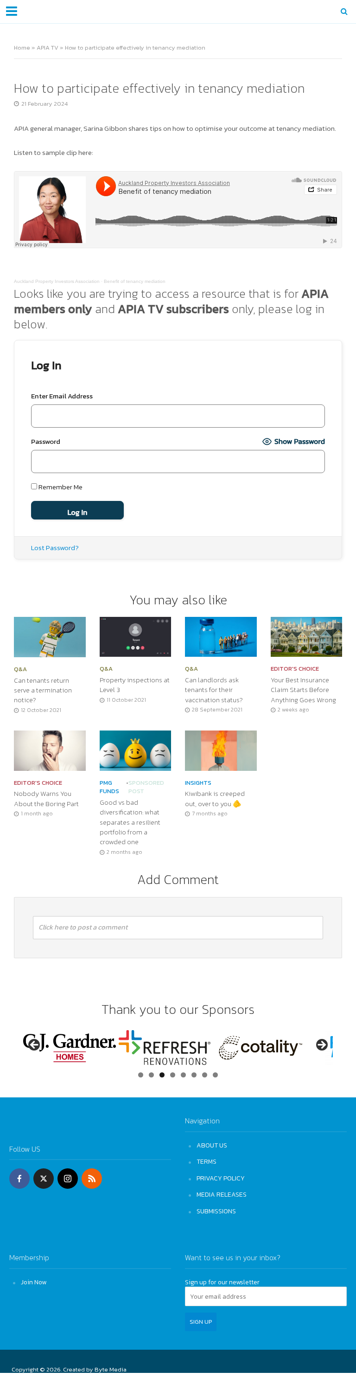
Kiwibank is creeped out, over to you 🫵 (215, 798)
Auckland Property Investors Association (57, 281)
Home (22, 47)
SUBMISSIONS (216, 1211)
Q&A (20, 669)
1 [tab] (140, 1074)
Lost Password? (55, 548)
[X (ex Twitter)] (43, 1178)
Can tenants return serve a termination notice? (43, 690)
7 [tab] (204, 1074)
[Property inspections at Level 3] (136, 635)
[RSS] (92, 1178)
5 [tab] (183, 1074)
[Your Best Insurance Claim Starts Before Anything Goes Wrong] (307, 635)
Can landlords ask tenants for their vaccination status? (214, 690)
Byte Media (111, 1369)
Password (45, 441)
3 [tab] (162, 1074)
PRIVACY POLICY (221, 1178)
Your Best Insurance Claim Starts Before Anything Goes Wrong (303, 690)
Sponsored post (146, 787)
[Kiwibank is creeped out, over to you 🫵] (221, 749)
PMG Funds (109, 787)
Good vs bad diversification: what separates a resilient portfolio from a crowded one (130, 822)
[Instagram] (67, 1178)
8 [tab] (215, 1074)
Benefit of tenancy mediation (134, 281)
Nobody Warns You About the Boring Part (46, 798)
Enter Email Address (62, 396)
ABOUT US (212, 1145)
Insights (198, 783)
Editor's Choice (295, 669)
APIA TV (47, 47)
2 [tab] (151, 1074)
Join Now (33, 1282)
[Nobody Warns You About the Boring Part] (50, 749)
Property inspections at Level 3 (135, 685)
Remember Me (60, 487)
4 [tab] (172, 1074)
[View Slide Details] (69, 1047)
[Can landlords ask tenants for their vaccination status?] (221, 635)
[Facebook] (19, 1178)
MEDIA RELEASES (222, 1194)
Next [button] (321, 1045)
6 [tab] (194, 1074)
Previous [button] (35, 1045)
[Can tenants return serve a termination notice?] (50, 635)
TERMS (206, 1161)
